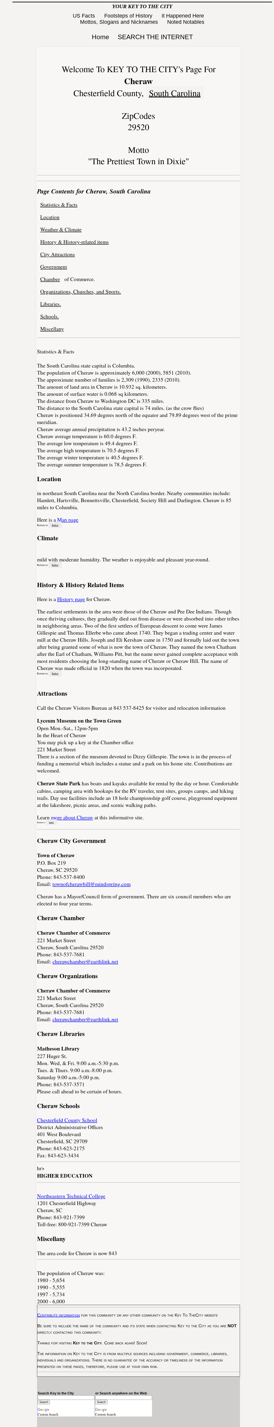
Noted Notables (185, 22)
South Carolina (175, 92)
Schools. (49, 316)
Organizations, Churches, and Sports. (80, 291)
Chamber (50, 279)
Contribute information (58, 1315)
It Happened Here (184, 16)
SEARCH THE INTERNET (155, 36)
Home (100, 36)
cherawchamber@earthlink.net (85, 961)
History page (71, 599)
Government (53, 266)
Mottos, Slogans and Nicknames (119, 22)
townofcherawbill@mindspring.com (91, 883)
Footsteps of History (129, 16)
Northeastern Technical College (71, 1195)
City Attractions (57, 254)
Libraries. (50, 303)
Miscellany (52, 328)
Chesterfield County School (67, 1119)
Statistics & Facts (58, 204)
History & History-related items (74, 241)
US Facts (85, 16)
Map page (67, 519)
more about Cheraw (72, 817)
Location (50, 216)
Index (55, 525)
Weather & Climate (61, 229)
